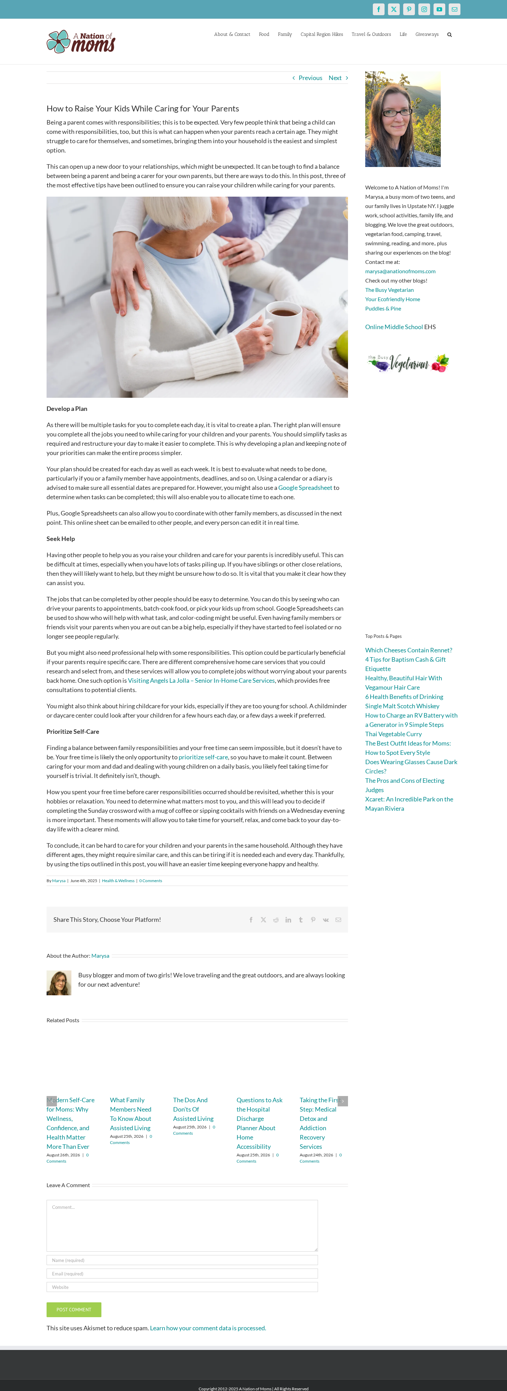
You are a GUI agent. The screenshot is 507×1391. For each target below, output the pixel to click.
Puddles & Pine (383, 308)
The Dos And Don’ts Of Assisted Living (193, 1109)
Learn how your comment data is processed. (208, 1328)
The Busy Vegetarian (389, 289)
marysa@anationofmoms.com (400, 271)
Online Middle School (394, 327)
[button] (449, 34)
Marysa (59, 880)
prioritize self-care (203, 757)
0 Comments (150, 880)
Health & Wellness (118, 880)
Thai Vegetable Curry (393, 734)
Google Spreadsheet (305, 487)
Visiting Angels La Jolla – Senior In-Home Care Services (201, 680)
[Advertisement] (412, 514)
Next (335, 77)
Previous (310, 77)
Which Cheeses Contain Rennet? (408, 650)
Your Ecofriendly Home (392, 299)
